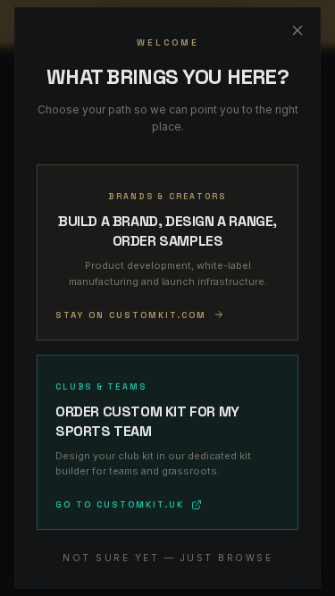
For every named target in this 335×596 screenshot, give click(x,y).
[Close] (297, 30)
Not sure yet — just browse (167, 557)
